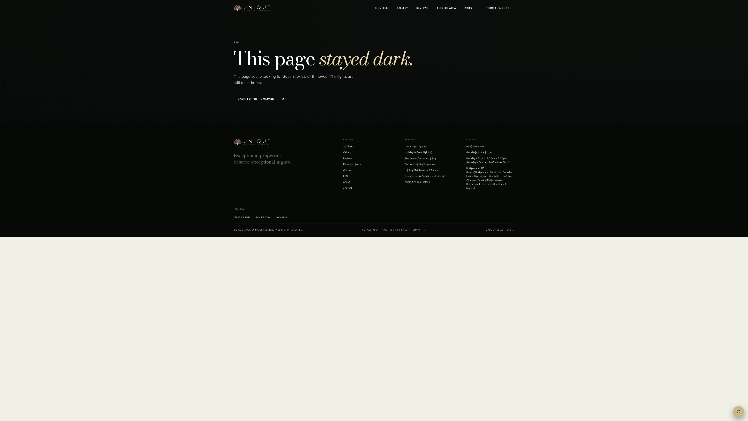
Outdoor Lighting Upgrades (420, 164)
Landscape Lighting (415, 146)
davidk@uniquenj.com (479, 152)
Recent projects (352, 164)
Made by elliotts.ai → (500, 230)
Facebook (263, 217)
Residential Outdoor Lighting (420, 158)
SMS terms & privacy (395, 230)
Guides (347, 170)
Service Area (446, 8)
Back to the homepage (256, 98)
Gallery (402, 8)
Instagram (242, 217)
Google (282, 217)
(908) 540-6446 (475, 146)
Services (381, 8)
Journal (347, 188)
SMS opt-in (419, 230)
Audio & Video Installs (417, 181)
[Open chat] (738, 411)
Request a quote (498, 8)
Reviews (422, 8)
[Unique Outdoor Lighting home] (252, 8)
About (469, 8)
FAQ (345, 176)
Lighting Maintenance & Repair (421, 170)
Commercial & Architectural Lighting (425, 176)
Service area (370, 230)
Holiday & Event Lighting (418, 152)
